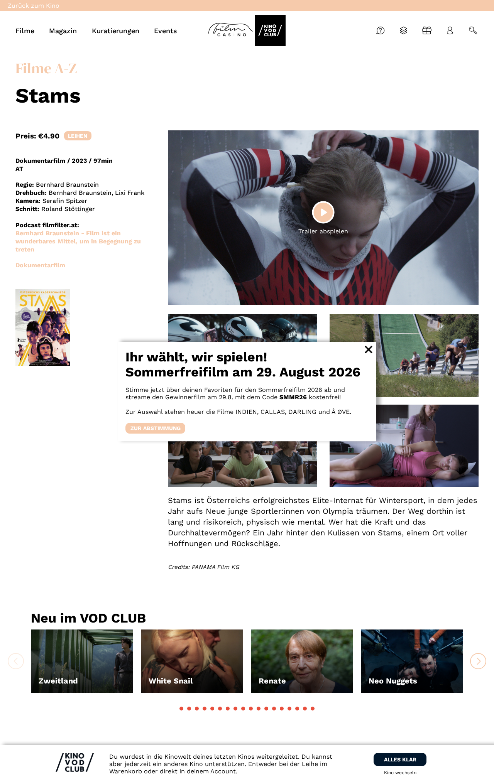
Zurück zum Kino (33, 5)
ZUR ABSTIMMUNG (155, 428)
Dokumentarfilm (40, 265)
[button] (181, 708)
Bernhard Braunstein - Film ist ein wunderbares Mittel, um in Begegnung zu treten (78, 241)
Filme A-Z (46, 68)
